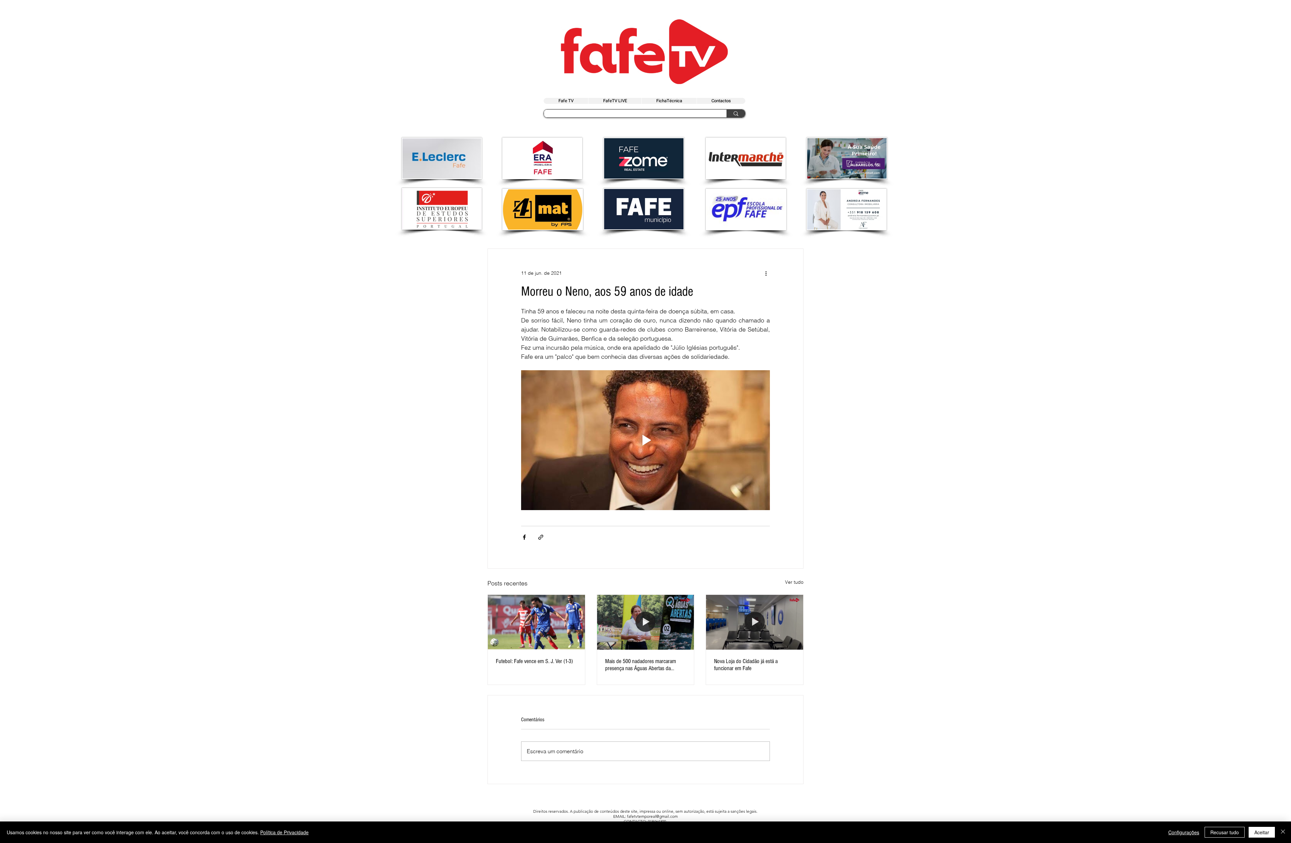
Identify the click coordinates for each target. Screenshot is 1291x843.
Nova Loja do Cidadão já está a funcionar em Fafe (746, 665)
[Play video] (645, 440)
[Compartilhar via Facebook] (524, 537)
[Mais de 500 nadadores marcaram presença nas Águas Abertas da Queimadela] (645, 622)
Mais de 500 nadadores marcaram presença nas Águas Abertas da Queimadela (640, 665)
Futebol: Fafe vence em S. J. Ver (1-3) (534, 661)
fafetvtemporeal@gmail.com (652, 816)
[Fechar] (1283, 832)
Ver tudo (794, 582)
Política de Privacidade (284, 832)
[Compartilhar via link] (541, 537)
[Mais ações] (766, 273)
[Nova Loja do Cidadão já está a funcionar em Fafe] (754, 622)
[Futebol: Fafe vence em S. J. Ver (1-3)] (536, 622)
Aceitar (1261, 832)
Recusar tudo (1224, 832)
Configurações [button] (1183, 832)
